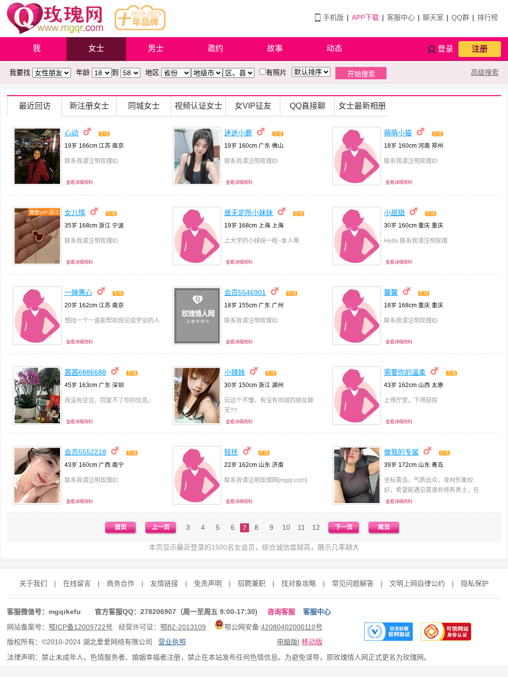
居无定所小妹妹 (248, 213)
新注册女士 (89, 106)
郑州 (438, 145)
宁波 (118, 225)
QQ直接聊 (307, 106)
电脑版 (287, 642)
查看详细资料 (79, 182)
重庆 (438, 225)
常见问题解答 (353, 583)
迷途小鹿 (238, 133)
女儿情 (74, 213)
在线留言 (77, 583)
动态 (334, 48)
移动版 (312, 642)
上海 (278, 225)
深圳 (118, 385)
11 (301, 527)
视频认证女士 (198, 106)
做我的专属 (401, 452)
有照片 (276, 72)
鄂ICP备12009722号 (81, 627)
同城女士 (144, 106)
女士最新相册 (362, 106)
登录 (445, 49)
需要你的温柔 (405, 372)
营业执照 (172, 642)
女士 (96, 48)
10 (286, 527)
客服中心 (401, 17)
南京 (118, 145)
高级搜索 (485, 72)
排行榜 (487, 17)
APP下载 (365, 17)
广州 (278, 305)
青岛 (438, 464)
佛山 (278, 145)
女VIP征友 (253, 106)
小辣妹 (234, 372)
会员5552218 (85, 452)
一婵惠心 (78, 292)
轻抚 (231, 452)
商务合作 (120, 583)
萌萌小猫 (398, 133)
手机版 (333, 17)
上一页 (161, 527)
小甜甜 (394, 213)
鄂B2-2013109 (183, 627)
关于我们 (33, 583)
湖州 (278, 385)
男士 (156, 48)
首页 (121, 527)
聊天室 (433, 17)
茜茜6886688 (85, 372)
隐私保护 (475, 583)
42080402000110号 (291, 627)
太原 (438, 385)
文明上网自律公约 (417, 583)
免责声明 (208, 583)
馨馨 (391, 292)
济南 (278, 464)
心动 (71, 133)
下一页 (344, 527)
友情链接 (164, 583)
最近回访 (35, 106)
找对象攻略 (298, 583)
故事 (275, 48)
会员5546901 (245, 292)
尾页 (384, 527)
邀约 (215, 48)
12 (316, 527)
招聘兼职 (251, 583)
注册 (480, 49)
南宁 (118, 464)
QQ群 (460, 17)
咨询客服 (281, 612)
